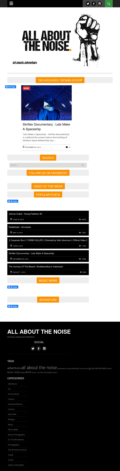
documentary (73, 368)
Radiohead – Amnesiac (20, 226)
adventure (14, 368)
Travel (10, 455)
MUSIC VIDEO (13, 372)
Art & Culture (13, 394)
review (23, 372)
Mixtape (11, 419)
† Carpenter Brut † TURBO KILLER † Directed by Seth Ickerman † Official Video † (48, 240)
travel (55, 372)
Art (9, 389)
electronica (84, 368)
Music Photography (16, 434)
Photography (13, 444)
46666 (84, 219)
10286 (84, 259)
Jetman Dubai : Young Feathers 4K (25, 213)
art (66, 368)
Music (26, 88)
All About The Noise (39, 331)
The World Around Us (17, 449)
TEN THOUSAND (46, 372)
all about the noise (39, 367)
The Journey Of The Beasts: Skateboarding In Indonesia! (36, 266)
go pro (92, 368)
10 (69, 147)
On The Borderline (16, 439)
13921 (84, 233)
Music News (13, 429)
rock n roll (36, 372)
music (109, 368)
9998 (84, 272)
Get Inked (12, 414)
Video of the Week (16, 465)
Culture (11, 399)
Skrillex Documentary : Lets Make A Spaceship (31, 253)
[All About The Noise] (60, 40)
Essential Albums (15, 404)
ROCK (28, 372)
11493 (84, 246)
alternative (61, 368)
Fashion (11, 409)
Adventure (12, 383)
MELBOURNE (100, 368)
